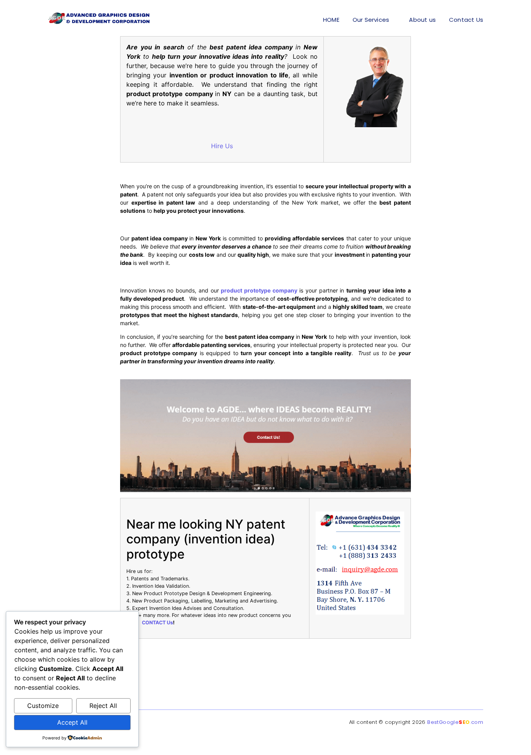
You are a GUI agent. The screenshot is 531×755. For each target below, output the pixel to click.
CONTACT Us (157, 622)
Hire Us (222, 146)
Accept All (72, 722)
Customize (43, 705)
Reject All (103, 705)
